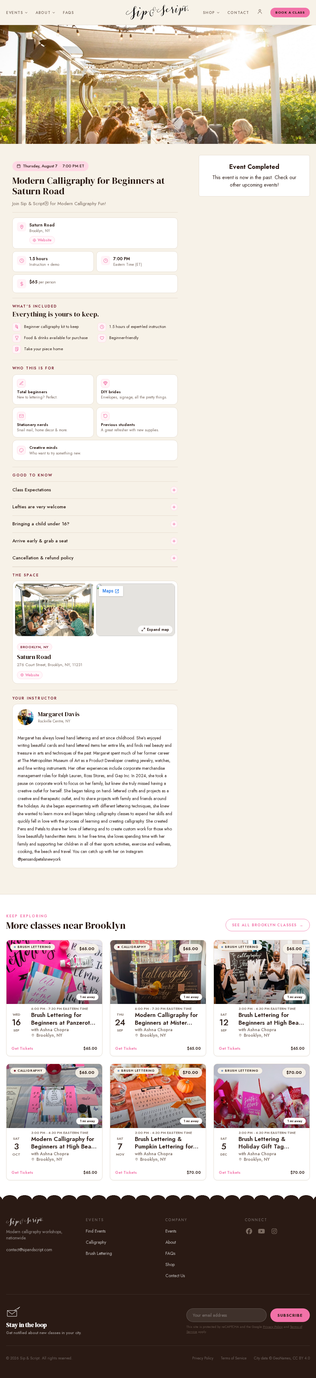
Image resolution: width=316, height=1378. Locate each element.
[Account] (260, 11)
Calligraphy (96, 1242)
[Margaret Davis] (26, 717)
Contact (238, 12)
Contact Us (175, 1275)
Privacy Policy (273, 1326)
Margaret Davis (59, 714)
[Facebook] (249, 1231)
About (43, 12)
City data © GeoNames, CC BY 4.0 (282, 1358)
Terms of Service (234, 1358)
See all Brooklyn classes (267, 925)
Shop (209, 12)
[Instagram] (274, 1231)
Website (45, 240)
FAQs (68, 12)
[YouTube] (261, 1231)
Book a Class (290, 12)
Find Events (96, 1231)
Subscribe (290, 1315)
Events (14, 12)
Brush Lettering (99, 1253)
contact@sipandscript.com (29, 1250)
